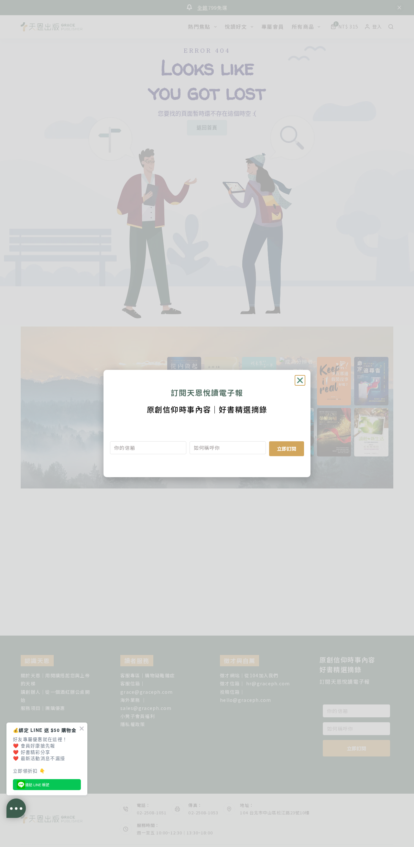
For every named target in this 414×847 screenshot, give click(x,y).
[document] (207, 423)
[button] (300, 380)
